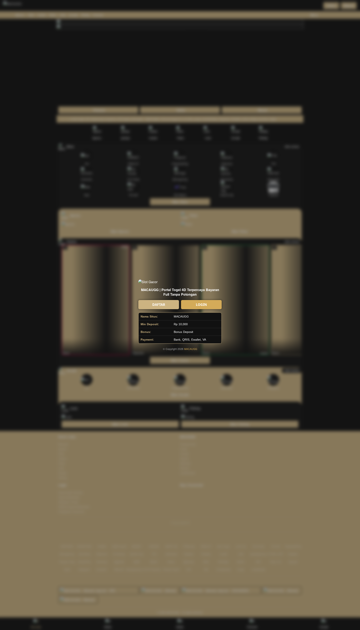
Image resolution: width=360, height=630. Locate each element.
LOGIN (201, 304)
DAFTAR (158, 304)
